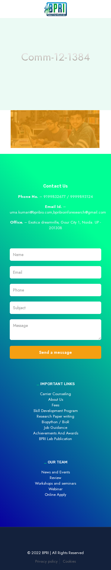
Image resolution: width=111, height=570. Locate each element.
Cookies (69, 561)
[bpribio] (55, 8)
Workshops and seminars (55, 483)
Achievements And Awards (55, 433)
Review (55, 478)
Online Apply (55, 494)
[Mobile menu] (103, 9)
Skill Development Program (55, 410)
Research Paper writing (55, 416)
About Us (55, 399)
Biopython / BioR (55, 422)
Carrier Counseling (55, 394)
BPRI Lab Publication (55, 439)
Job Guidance (55, 427)
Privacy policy (46, 561)
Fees (55, 405)
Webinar (55, 489)
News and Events (55, 472)
